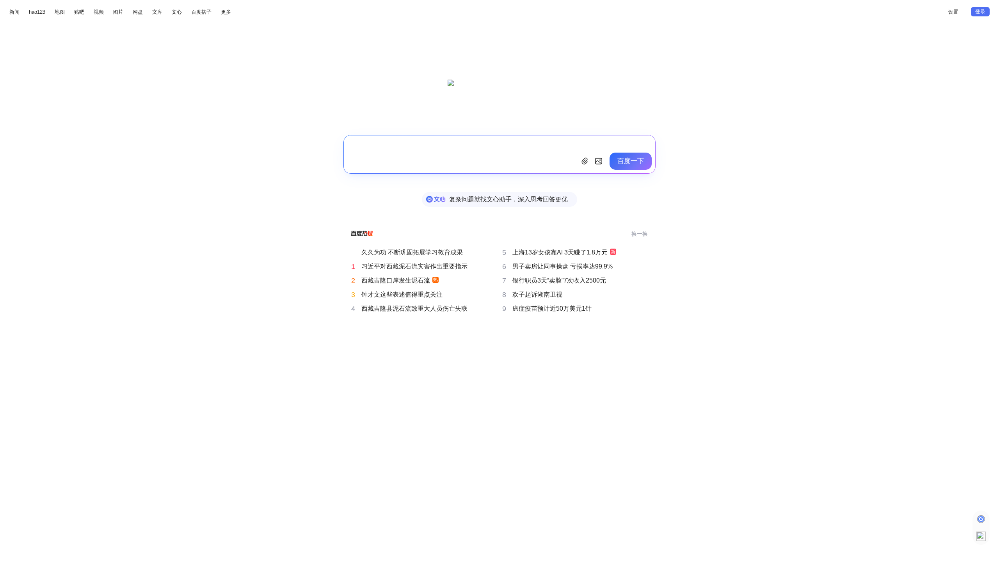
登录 (980, 11)
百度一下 (630, 161)
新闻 (14, 12)
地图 (60, 12)
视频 (99, 12)
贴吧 (79, 12)
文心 (177, 12)
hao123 (37, 12)
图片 (118, 12)
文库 (157, 12)
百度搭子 (201, 12)
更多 (226, 12)
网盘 (138, 12)
